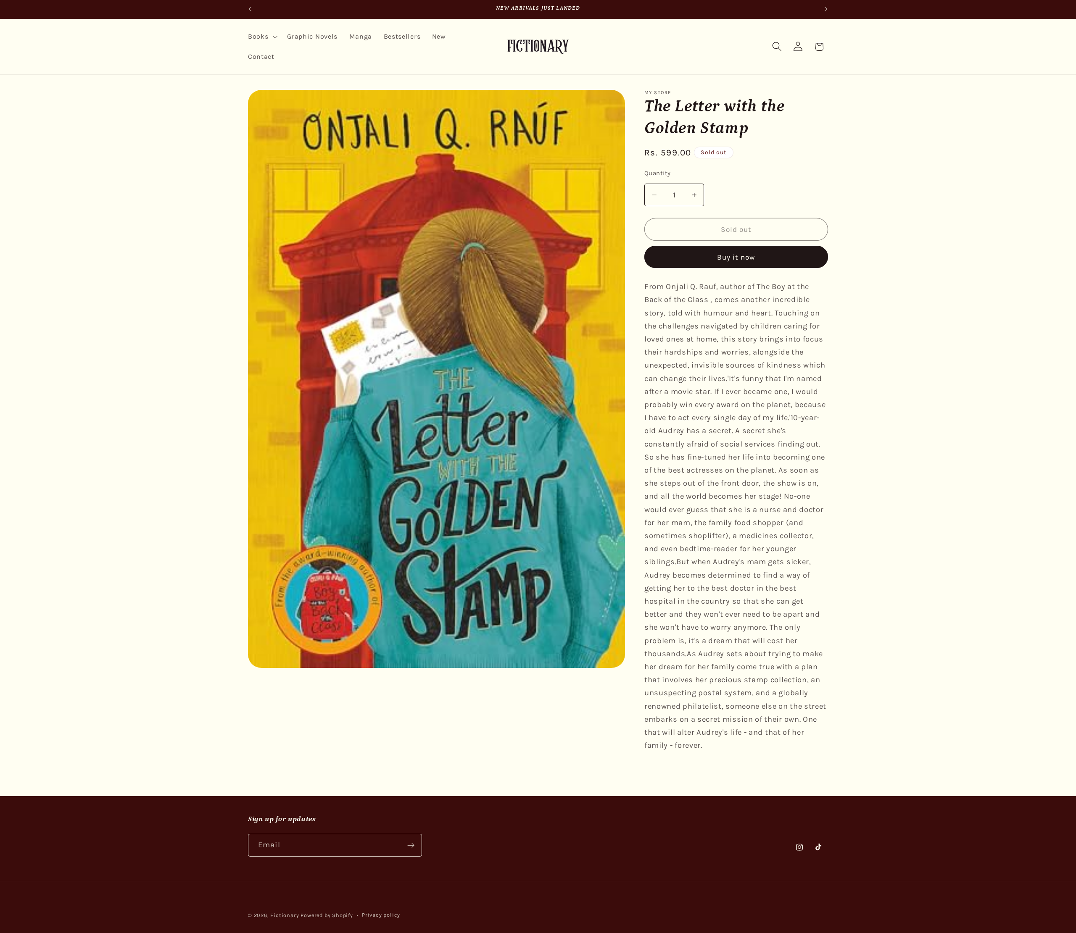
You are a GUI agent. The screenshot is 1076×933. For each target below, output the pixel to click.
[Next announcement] (826, 9)
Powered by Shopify (327, 915)
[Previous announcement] (250, 9)
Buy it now (736, 257)
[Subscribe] (411, 845)
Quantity (657, 172)
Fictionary (284, 915)
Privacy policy (381, 915)
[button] (261, 36)
